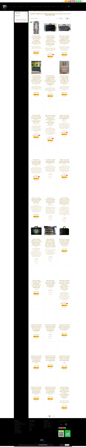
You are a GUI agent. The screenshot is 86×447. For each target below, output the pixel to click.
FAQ (29, 426)
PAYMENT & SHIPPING (47, 6)
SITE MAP (30, 430)
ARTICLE (61, 6)
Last (54, 416)
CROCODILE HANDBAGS (18, 422)
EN (83, 1)
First (46, 416)
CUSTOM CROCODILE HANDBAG (36, 6)
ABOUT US (54, 6)
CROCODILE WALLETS (18, 426)
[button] (66, 7)
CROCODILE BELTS (17, 427)
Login (63, 1)
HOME (10, 6)
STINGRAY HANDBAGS (18, 431)
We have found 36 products (33, 18)
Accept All (67, 444)
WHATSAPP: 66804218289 (47, 426)
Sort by (57, 18)
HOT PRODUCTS (20, 6)
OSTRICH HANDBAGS (18, 430)
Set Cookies (62, 444)
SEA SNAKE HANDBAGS (18, 432)
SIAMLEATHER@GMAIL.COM (48, 422)
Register (67, 1)
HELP (58, 6)
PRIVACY (30, 429)
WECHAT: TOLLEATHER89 (47, 425)
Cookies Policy (52, 444)
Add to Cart (51, 56)
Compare (50, 58)
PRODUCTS (15, 6)
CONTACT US (27, 6)
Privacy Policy (46, 444)
